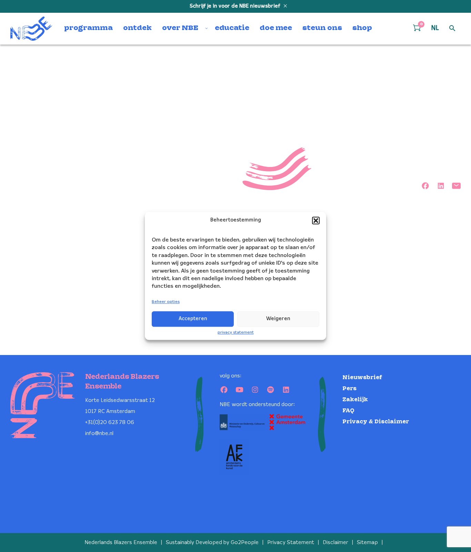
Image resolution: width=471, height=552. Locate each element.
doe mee (276, 28)
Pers (349, 388)
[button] (315, 220)
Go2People (245, 542)
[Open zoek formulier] (452, 28)
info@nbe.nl (99, 433)
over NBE (180, 28)
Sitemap (367, 542)
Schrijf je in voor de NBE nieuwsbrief (236, 6)
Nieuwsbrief (362, 377)
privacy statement (236, 332)
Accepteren (193, 318)
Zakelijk (355, 399)
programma (88, 28)
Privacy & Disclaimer (375, 421)
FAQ (348, 410)
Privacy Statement (290, 542)
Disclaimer (335, 542)
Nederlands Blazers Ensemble (120, 542)
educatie (232, 28)
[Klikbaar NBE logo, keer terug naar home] (31, 29)
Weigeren (278, 318)
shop (362, 28)
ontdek (137, 28)
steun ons (322, 28)
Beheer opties (166, 302)
